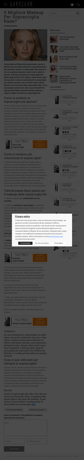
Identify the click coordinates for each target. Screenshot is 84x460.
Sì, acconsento (25, 243)
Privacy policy (22, 216)
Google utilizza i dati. (56, 236)
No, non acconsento (42, 243)
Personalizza (58, 243)
